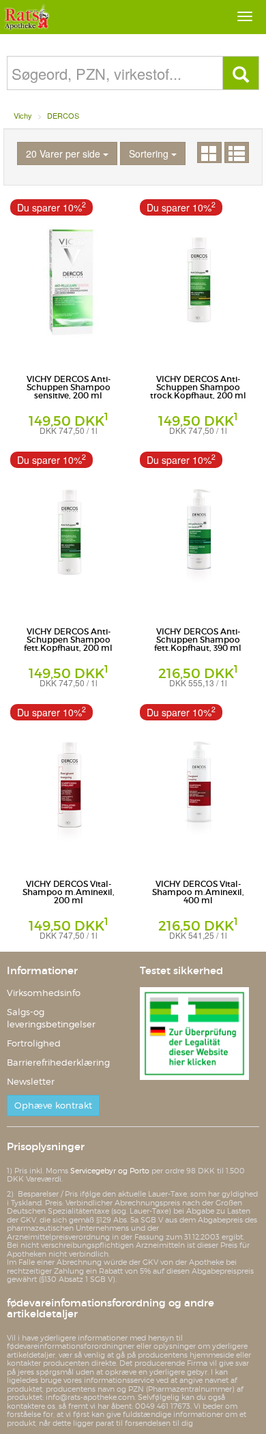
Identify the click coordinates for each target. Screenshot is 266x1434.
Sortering (150, 153)
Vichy (23, 115)
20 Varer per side (64, 153)
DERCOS (63, 115)
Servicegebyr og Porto (109, 1170)
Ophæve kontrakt (53, 1105)
